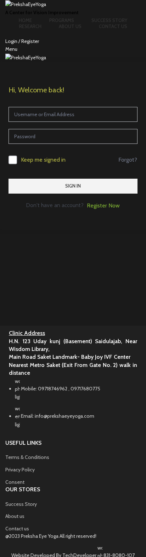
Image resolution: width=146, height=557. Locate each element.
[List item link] (73, 406)
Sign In (73, 186)
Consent (14, 482)
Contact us (17, 528)
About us (14, 516)
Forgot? (127, 159)
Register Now (103, 205)
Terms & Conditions (27, 457)
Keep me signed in (43, 159)
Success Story (21, 504)
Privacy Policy (20, 469)
